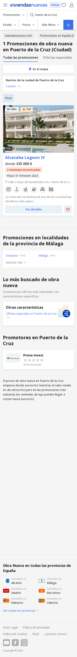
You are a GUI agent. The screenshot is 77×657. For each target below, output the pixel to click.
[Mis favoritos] (63, 5)
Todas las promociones (20, 57)
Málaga (55, 5)
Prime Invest (38, 360)
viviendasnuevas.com (18, 35)
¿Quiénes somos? (55, 634)
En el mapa (40, 69)
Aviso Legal (10, 627)
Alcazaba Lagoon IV (38, 129)
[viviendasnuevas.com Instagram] (24, 642)
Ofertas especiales (57, 57)
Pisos (8, 98)
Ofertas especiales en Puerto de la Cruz (31, 313)
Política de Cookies (15, 634)
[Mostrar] (68, 25)
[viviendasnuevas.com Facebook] (15, 642)
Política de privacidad (36, 627)
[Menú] (5, 5)
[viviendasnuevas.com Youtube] (6, 642)
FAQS (35, 634)
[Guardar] (68, 209)
